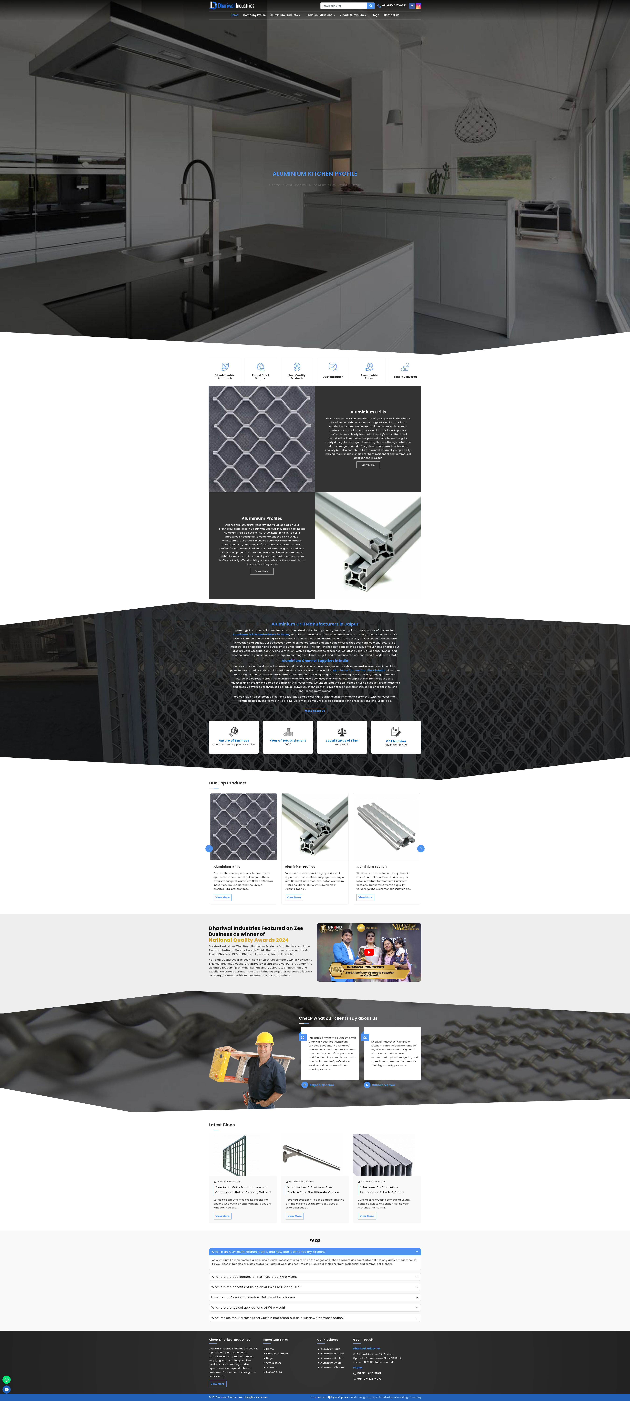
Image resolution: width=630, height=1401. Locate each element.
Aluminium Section (372, 866)
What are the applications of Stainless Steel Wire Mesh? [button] (254, 1277)
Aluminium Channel (332, 1367)
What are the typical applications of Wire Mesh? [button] (248, 1307)
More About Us (315, 711)
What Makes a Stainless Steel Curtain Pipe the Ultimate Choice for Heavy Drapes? (313, 1192)
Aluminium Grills (368, 412)
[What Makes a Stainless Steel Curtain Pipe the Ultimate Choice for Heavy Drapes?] (315, 1158)
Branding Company (409, 1397)
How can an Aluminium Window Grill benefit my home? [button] (253, 1297)
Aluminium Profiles (262, 518)
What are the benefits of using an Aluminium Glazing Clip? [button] (256, 1287)
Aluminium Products (284, 15)
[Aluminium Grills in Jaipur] (262, 439)
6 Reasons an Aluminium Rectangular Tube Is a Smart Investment (382, 1192)
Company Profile (254, 15)
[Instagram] (418, 6)
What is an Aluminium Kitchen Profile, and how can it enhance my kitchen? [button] (268, 1252)
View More (368, 464)
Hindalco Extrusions (319, 15)
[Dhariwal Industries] (232, 5)
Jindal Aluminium (352, 15)
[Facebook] (412, 6)
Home (234, 15)
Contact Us (391, 15)
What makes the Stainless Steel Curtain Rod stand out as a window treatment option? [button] (278, 1318)
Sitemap (271, 1367)
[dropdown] (299, 15)
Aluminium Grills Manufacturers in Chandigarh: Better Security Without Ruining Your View (243, 1192)
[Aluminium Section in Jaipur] (386, 826)
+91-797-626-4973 (369, 1378)
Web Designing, (361, 1397)
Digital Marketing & (384, 1397)
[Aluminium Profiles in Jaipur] (368, 545)
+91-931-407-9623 (394, 5)
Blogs (375, 15)
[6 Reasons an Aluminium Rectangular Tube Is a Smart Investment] (387, 1158)
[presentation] (209, 848)
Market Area (273, 1372)
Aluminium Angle (331, 1362)
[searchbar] (371, 5)
